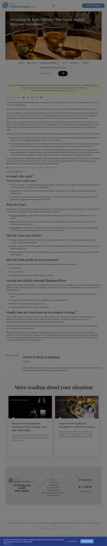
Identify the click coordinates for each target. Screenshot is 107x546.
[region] (53, 541)
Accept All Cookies (87, 541)
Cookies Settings (72, 541)
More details (6, 544)
